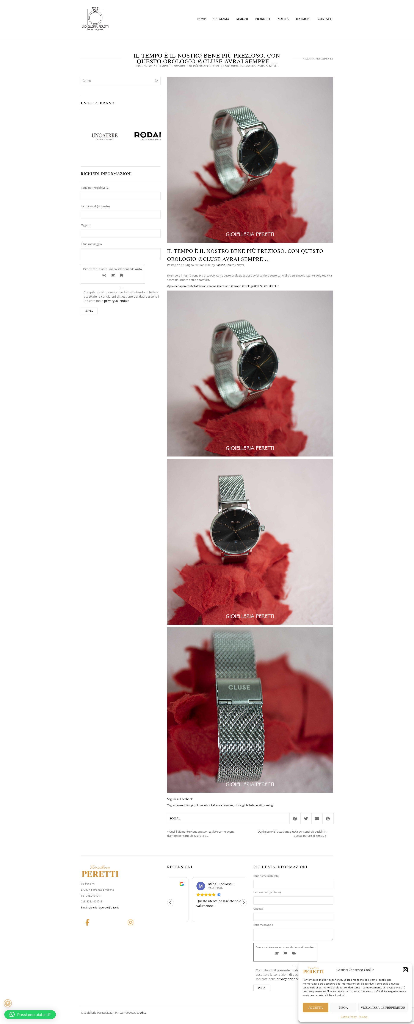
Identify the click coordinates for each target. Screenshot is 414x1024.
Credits (141, 1013)
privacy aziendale (116, 301)
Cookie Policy (349, 1016)
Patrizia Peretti (225, 265)
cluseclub (202, 805)
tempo (190, 805)
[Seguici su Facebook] (87, 922)
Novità (283, 19)
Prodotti (262, 19)
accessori (179, 805)
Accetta (315, 1007)
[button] (405, 970)
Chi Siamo (221, 19)
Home (201, 19)
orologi (268, 805)
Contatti (325, 19)
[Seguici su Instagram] (130, 922)
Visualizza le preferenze (383, 1007)
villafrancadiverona (221, 805)
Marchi (242, 19)
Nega (343, 1007)
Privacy (363, 1016)
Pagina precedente (319, 58)
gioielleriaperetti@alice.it (104, 907)
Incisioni (303, 19)
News (149, 66)
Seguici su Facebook (180, 799)
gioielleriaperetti (252, 805)
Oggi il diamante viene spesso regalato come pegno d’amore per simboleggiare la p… (201, 834)
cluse (238, 805)
